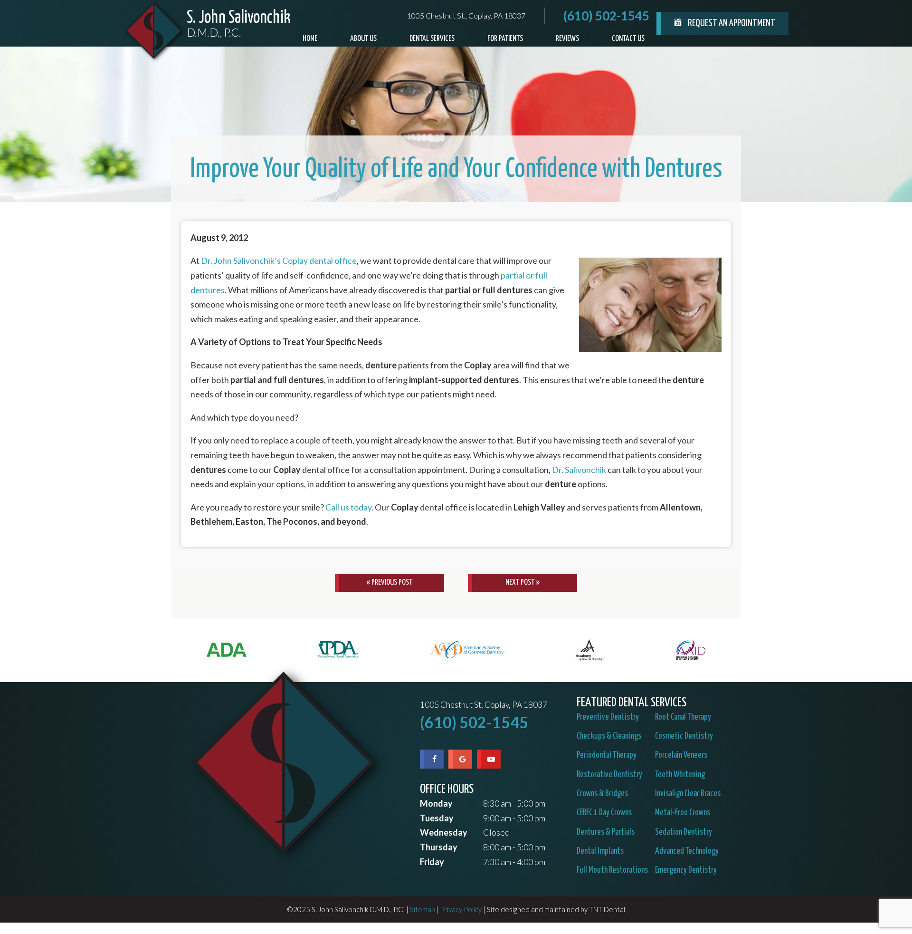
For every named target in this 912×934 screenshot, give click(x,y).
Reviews (567, 39)
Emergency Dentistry (686, 870)
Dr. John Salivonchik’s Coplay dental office (279, 260)
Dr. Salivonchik (579, 469)
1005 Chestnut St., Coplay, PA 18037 (466, 15)
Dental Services (432, 39)
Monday (436, 803)
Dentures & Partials (606, 832)
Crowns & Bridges (602, 794)
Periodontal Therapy (606, 755)
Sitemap (422, 909)
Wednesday (443, 832)
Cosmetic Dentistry (684, 736)
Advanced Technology (687, 851)
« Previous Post (389, 582)
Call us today (348, 507)
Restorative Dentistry (609, 774)
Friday (432, 862)
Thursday (438, 847)
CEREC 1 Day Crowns (604, 813)
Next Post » (522, 582)
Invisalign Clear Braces (688, 794)
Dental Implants (600, 851)
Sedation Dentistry (683, 832)
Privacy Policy (461, 909)
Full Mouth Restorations (612, 870)
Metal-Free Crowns (682, 813)
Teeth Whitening (680, 774)
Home (310, 39)
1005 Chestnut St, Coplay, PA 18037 (483, 705)
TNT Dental (607, 909)
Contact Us (628, 39)
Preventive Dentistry (608, 717)
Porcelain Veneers (681, 755)
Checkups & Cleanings (609, 736)
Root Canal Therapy (683, 717)
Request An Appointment (730, 23)
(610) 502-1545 (606, 16)
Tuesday (437, 818)
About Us (363, 39)
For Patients (505, 39)
